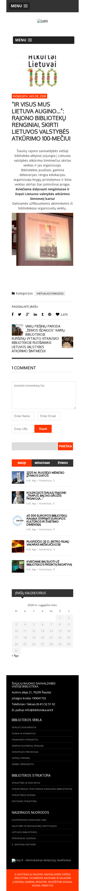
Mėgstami (42, 463)
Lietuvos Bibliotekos (24, 832)
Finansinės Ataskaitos (25, 739)
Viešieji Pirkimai (21, 758)
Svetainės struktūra (24, 801)
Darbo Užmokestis (23, 764)
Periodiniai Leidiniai (24, 838)
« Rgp (15, 655)
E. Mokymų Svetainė (24, 844)
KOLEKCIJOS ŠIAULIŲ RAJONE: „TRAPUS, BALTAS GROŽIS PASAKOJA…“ (47, 495)
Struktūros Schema (23, 795)
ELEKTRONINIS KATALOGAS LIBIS (29, 819)
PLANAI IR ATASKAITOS (24, 733)
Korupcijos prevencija (25, 751)
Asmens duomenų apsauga (28, 745)
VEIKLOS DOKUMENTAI (24, 727)
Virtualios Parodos (50, 293)
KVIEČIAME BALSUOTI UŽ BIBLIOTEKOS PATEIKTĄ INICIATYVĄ (49, 563)
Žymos (63, 463)
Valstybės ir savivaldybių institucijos (34, 826)
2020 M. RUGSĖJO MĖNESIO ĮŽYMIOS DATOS (45, 474)
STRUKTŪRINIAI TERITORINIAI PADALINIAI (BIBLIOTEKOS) (42, 788)
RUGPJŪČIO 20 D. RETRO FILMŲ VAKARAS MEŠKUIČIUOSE (48, 543)
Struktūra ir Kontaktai (26, 782)
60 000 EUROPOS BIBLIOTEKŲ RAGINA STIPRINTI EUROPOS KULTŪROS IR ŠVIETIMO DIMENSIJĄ (47, 520)
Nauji (22, 463)
